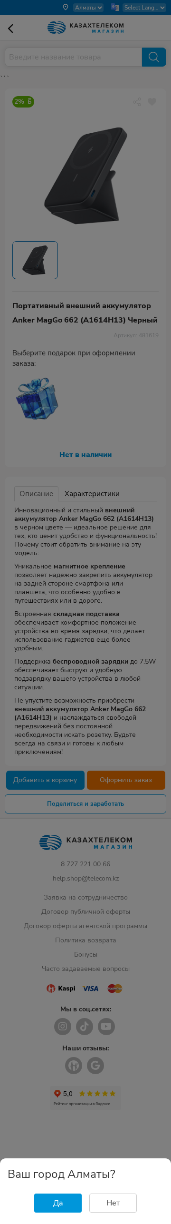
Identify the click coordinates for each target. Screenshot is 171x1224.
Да (58, 1203)
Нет (113, 1203)
